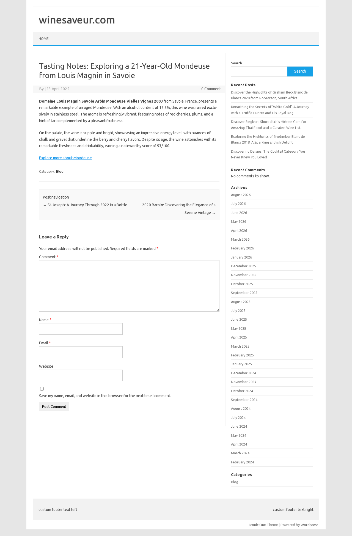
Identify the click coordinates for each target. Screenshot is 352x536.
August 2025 (241, 302)
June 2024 (239, 426)
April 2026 (239, 230)
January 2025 (241, 364)
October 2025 (242, 284)
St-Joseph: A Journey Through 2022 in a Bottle (85, 205)
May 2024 (238, 435)
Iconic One (257, 525)
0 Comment (211, 89)
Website (46, 366)
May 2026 (238, 221)
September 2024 (244, 400)
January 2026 (241, 257)
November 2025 (243, 275)
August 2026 (241, 195)
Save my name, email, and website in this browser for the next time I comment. (105, 396)
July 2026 (238, 203)
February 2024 (242, 462)
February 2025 (242, 355)
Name (45, 320)
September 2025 (244, 293)
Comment (48, 257)
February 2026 (242, 248)
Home (44, 38)
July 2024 (238, 417)
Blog (60, 171)
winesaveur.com (77, 19)
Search (236, 63)
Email (45, 343)
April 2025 (239, 337)
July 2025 (238, 310)
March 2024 (240, 453)
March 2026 (240, 239)
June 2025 (239, 319)
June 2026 (239, 213)
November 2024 (243, 382)
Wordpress (309, 525)
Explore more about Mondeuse (65, 158)
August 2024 (241, 408)
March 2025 (240, 346)
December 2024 (243, 373)
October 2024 (242, 391)
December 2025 (243, 266)
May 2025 (238, 328)
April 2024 (239, 444)
